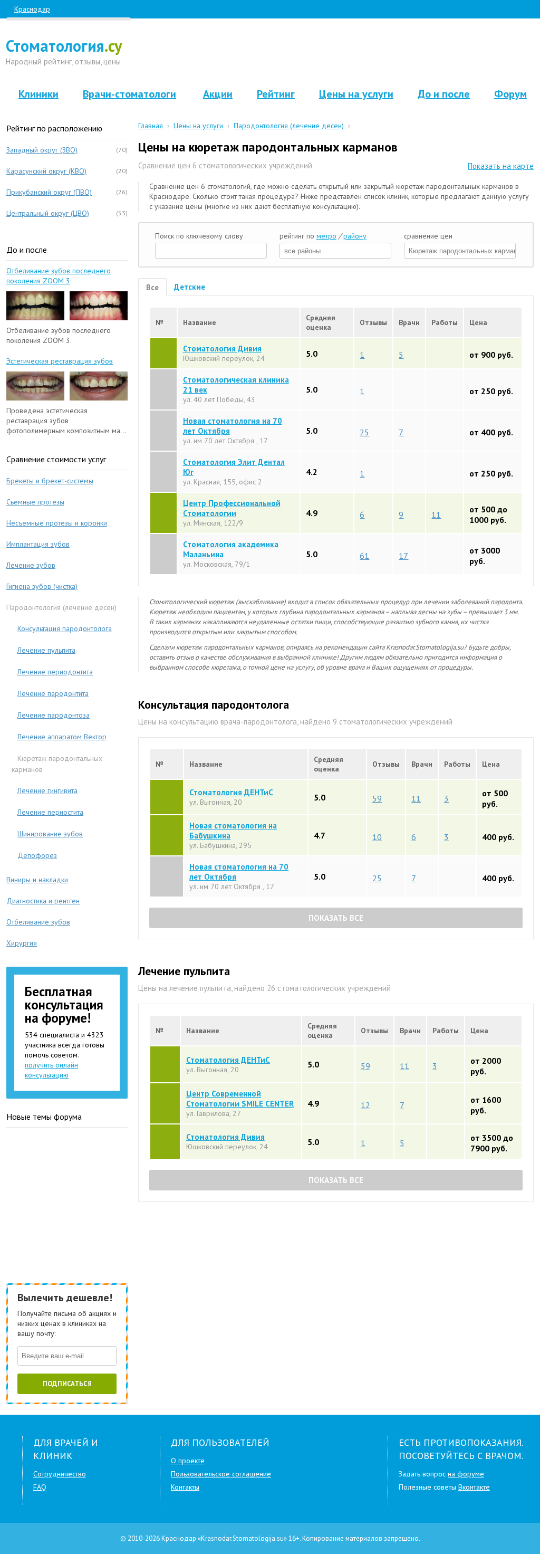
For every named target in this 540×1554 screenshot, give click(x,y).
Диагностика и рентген (43, 900)
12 (365, 1104)
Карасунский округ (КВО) (46, 171)
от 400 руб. (491, 432)
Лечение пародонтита (53, 693)
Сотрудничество (59, 1474)
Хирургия (21, 943)
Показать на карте (501, 166)
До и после (444, 94)
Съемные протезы (35, 502)
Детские (189, 287)
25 (364, 431)
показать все (335, 918)
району (355, 236)
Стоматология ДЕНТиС (231, 792)
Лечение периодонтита (55, 671)
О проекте (188, 1460)
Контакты (185, 1487)
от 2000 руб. (485, 1065)
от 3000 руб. (484, 555)
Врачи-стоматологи (129, 94)
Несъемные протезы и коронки (56, 523)
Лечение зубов (30, 565)
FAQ (39, 1487)
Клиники (38, 94)
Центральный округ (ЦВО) (47, 213)
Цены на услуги (356, 94)
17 (403, 555)
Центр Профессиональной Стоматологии (232, 508)
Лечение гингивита (47, 790)
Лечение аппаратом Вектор (62, 736)
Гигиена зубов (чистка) (42, 586)
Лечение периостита (50, 812)
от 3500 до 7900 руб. (491, 1142)
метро (326, 236)
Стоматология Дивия (222, 349)
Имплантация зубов (38, 544)
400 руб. (498, 837)
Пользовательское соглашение (221, 1474)
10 (377, 836)
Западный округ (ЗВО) (42, 150)
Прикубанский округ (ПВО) (49, 192)
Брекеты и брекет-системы (49, 480)
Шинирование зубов (50, 833)
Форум (510, 94)
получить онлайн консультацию (51, 1070)
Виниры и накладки (37, 879)
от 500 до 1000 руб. (488, 514)
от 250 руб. (491, 391)
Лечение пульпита (46, 650)
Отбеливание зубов (38, 922)
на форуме (466, 1474)
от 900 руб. (491, 354)
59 (377, 798)
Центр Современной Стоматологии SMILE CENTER (240, 1099)
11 (436, 514)
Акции (218, 94)
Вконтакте (474, 1487)
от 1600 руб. (485, 1105)
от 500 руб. (495, 798)
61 (364, 555)
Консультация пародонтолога (64, 628)
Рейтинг (276, 94)
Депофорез (37, 855)
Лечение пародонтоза (53, 715)
